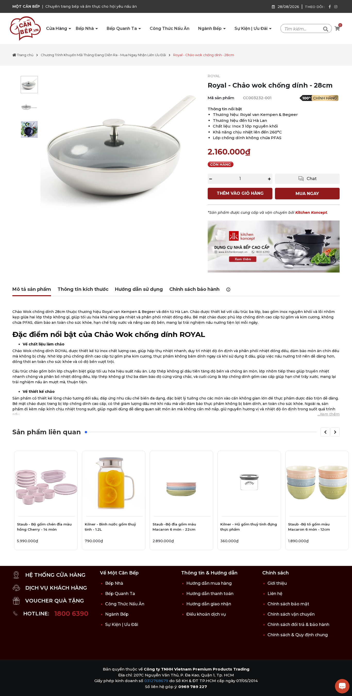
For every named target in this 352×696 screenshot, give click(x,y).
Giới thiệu (277, 583)
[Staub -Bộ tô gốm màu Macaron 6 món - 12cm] (317, 482)
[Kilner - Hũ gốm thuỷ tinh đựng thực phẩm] (249, 482)
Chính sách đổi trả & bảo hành (298, 624)
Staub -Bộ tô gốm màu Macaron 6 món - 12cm (309, 526)
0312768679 (156, 680)
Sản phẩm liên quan (46, 432)
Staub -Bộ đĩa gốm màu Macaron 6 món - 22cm (174, 526)
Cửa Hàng (57, 28)
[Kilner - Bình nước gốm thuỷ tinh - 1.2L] (113, 482)
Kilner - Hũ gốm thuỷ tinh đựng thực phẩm (248, 526)
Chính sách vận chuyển (291, 614)
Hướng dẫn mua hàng (209, 583)
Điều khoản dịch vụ (206, 614)
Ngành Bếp (210, 28)
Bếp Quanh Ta (122, 28)
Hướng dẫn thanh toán (209, 593)
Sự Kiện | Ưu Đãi (251, 28)
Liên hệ (274, 593)
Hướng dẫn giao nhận (208, 603)
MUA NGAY (307, 193)
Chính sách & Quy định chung (297, 634)
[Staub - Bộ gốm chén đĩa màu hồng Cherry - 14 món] (45, 482)
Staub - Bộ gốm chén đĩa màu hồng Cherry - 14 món (44, 526)
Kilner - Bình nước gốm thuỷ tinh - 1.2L (110, 526)
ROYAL (214, 76)
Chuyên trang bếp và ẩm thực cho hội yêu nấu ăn (91, 6)
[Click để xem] (120, 153)
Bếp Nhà (85, 28)
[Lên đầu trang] (9, 687)
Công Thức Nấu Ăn (169, 28)
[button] (325, 432)
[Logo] (25, 28)
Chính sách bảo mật (288, 603)
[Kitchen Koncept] (274, 246)
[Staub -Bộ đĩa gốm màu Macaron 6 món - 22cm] (181, 482)
